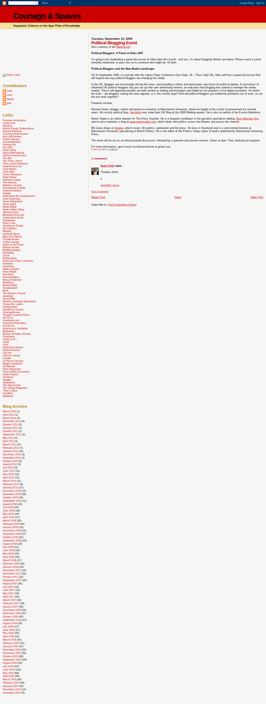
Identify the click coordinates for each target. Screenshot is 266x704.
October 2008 (10, 537)
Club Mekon (9, 169)
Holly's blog (9, 150)
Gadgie (7, 193)
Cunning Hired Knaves (15, 133)
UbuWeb (8, 393)
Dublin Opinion (11, 139)
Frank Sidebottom (13, 201)
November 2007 (12, 573)
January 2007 (10, 606)
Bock (5, 290)
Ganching (8, 266)
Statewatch (9, 382)
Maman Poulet (11, 247)
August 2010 (10, 464)
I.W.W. (6, 342)
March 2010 (9, 480)
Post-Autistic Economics (16, 371)
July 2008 (8, 547)
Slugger (7, 379)
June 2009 (9, 510)
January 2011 (10, 451)
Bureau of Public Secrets (17, 333)
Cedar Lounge (11, 242)
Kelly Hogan (10, 177)
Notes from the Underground (19, 196)
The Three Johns (12, 160)
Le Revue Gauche (13, 360)
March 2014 (9, 418)
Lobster (7, 358)
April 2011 (8, 441)
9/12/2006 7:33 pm (110, 185)
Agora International (13, 152)
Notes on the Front (13, 244)
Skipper (118, 128)
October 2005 (10, 656)
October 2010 (10, 461)
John (9, 90)
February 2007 (11, 603)
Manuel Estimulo (12, 131)
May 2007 (8, 593)
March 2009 (9, 520)
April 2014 (8, 414)
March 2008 (9, 560)
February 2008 (11, 563)
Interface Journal (12, 185)
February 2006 (11, 643)
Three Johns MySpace (15, 163)
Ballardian (8, 331)
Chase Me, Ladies (13, 304)
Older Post (256, 197)
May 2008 (8, 553)
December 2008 (12, 530)
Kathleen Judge (12, 179)
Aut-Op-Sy (8, 325)
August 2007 (10, 583)
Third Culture (10, 390)
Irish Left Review (12, 136)
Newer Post (98, 197)
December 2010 (12, 454)
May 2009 (8, 514)
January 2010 (10, 487)
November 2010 (12, 457)
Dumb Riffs (9, 298)
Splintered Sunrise (13, 309)
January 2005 (10, 686)
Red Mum (8, 274)
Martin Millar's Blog (13, 209)
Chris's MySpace (12, 174)
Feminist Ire (9, 144)
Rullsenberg (10, 258)
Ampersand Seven (13, 217)
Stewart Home (11, 212)
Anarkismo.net (11, 320)
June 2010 (9, 470)
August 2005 (10, 663)
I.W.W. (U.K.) (9, 339)
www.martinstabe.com (143, 121)
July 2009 (8, 507)
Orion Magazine (12, 369)
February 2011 (11, 447)
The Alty (7, 158)
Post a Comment (99, 191)
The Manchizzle (12, 385)
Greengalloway (11, 312)
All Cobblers (10, 228)
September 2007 (12, 580)
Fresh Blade (9, 271)
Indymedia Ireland (13, 347)
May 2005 (8, 673)
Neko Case (9, 223)
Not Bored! (9, 366)
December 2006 (12, 610)
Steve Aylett (9, 204)
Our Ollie (8, 147)
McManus (8, 282)
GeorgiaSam (10, 306)
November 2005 (12, 653)
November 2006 (12, 613)
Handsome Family (13, 225)
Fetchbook (9, 336)
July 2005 (8, 666)
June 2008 (9, 550)
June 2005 (9, 669)
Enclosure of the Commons (18, 260)
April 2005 (8, 676)
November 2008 (12, 533)
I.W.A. (6, 344)
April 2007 (8, 596)
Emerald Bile (10, 285)
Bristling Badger (12, 250)
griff (9, 103)
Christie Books (11, 239)
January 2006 (10, 646)
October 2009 (10, 497)
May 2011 (8, 437)
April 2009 (8, 517)
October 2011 (10, 431)
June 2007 (9, 590)
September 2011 (12, 434)
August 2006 (10, 623)
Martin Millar (10, 206)
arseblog (8, 296)
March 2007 (9, 600)
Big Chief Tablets (12, 236)
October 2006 (10, 616)
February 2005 (11, 682)
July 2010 (8, 467)
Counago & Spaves (47, 15)
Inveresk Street (11, 233)
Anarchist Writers (12, 190)
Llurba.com (9, 123)
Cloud (6, 255)
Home (177, 197)
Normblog (135, 112)
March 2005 (9, 679)
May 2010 (8, 474)
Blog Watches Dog (247, 118)
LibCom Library (11, 355)
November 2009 (12, 494)
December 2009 (12, 490)
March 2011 (9, 444)
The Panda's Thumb (14, 293)
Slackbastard (10, 288)
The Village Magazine (15, 388)
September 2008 (12, 540)
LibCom (7, 352)
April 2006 (8, 636)
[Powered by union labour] (11, 74)
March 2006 (9, 639)
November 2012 (12, 421)
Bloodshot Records (13, 215)
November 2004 (12, 692)
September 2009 (12, 500)
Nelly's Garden (11, 269)
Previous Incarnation (14, 120)
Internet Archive (11, 350)
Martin (10, 99)
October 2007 (10, 577)
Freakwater (9, 220)
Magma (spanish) (12, 363)
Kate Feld (107, 165)
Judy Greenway (11, 198)
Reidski (7, 231)
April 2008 (8, 557)
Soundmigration (12, 142)
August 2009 (10, 504)
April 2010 (8, 477)
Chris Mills (9, 171)
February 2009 (11, 523)
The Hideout (10, 182)
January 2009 (10, 527)
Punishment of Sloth (14, 187)
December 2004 (12, 689)
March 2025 (9, 411)
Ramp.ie (7, 125)
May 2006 (8, 633)
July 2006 (8, 626)
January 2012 (10, 427)
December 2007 (12, 570)
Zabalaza (8, 396)
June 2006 (9, 630)
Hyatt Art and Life (12, 166)
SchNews (8, 377)
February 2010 (11, 484)
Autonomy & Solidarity (15, 328)
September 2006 (12, 620)
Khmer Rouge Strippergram (18, 128)
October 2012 (10, 424)
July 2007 (8, 586)
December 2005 (12, 649)
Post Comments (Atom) (122, 204)
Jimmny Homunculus (14, 155)
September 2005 (12, 659)
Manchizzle (123, 46)
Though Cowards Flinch (16, 315)
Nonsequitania (11, 277)
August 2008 (10, 543)
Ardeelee (8, 263)
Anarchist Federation (14, 323)
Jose (9, 95)
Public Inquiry (10, 374)
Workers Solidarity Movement (19, 301)
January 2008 (10, 567)
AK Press (8, 317)
